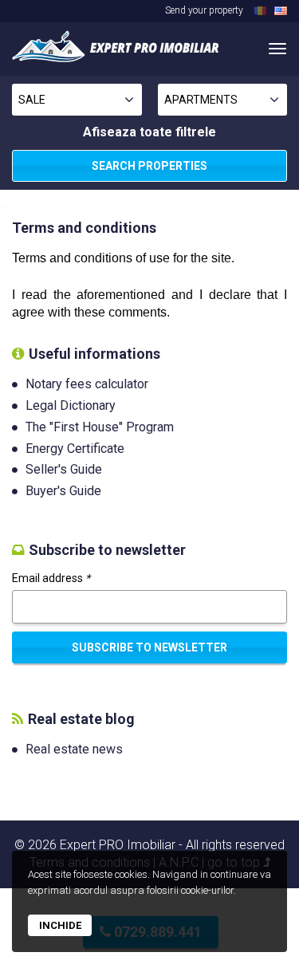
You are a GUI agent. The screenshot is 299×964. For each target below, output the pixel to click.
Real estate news (74, 749)
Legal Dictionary (71, 405)
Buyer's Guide (63, 490)
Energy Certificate (75, 448)
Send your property (204, 10)
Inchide (60, 925)
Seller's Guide (64, 469)
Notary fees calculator (87, 384)
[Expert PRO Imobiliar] (115, 46)
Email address (51, 578)
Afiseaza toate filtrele (149, 132)
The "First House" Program (100, 427)
